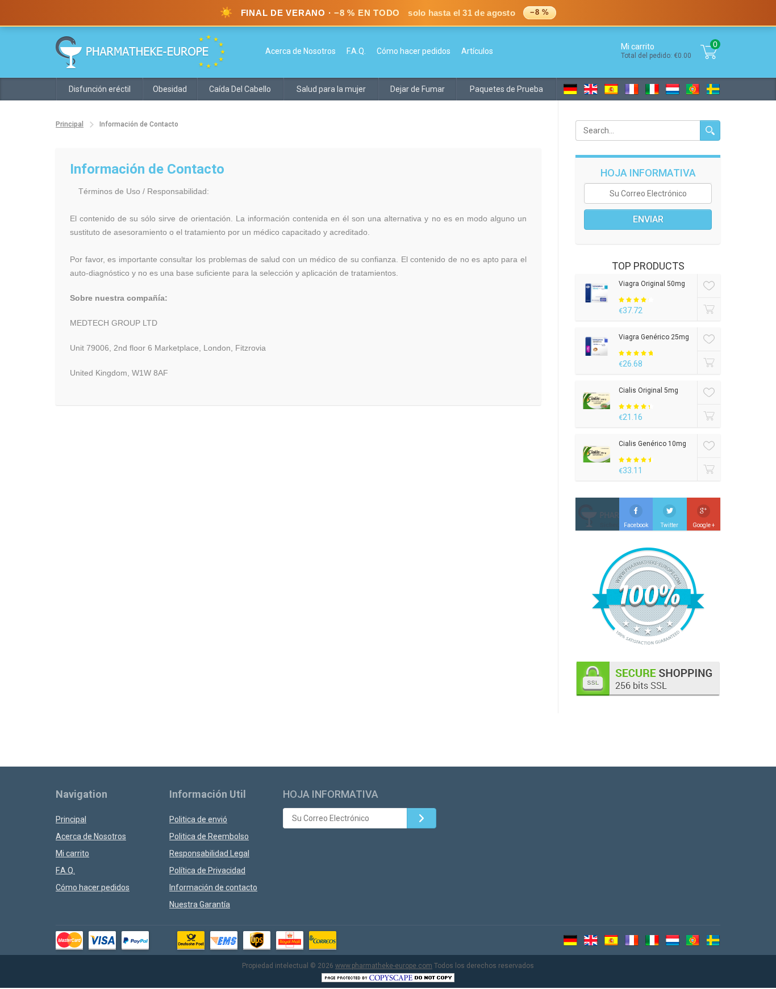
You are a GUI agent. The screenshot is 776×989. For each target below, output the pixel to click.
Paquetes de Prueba (506, 89)
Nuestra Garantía (199, 904)
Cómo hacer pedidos (413, 51)
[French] (632, 89)
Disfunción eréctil (100, 89)
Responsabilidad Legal (209, 853)
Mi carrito (72, 853)
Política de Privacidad (207, 870)
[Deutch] (570, 89)
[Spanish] (611, 89)
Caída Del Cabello (240, 89)
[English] (591, 89)
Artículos (477, 51)
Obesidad (170, 89)
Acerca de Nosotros (300, 51)
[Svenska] (713, 89)
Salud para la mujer (331, 89)
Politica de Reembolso (209, 836)
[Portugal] (693, 89)
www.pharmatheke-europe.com (383, 966)
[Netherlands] (672, 89)
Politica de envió (198, 819)
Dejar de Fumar (417, 89)
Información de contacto (213, 887)
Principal (70, 124)
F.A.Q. (356, 51)
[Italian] (652, 89)
